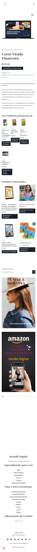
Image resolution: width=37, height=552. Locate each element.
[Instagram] (11, 539)
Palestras (18, 504)
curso (5, 75)
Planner (18, 512)
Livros (18, 510)
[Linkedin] (15, 539)
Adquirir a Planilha (24, 249)
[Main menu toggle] (33, 4)
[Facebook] (7, 539)
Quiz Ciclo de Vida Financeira (18, 497)
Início (3, 50)
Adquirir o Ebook (6, 143)
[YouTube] (22, 539)
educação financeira (13, 75)
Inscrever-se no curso (26, 211)
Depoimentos (18, 475)
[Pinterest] (18, 539)
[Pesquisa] (33, 272)
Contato (18, 480)
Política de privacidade (18, 483)
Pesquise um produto (7, 269)
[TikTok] (29, 539)
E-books (18, 502)
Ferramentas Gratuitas (18, 491)
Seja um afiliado (18, 472)
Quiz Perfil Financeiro (18, 494)
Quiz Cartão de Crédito (18, 499)
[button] (32, 15)
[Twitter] (26, 539)
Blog (18, 470)
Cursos (7, 50)
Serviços (18, 478)
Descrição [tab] (4, 85)
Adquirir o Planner (7, 216)
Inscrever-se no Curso (12, 68)
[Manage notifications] (3, 548)
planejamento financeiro (24, 75)
